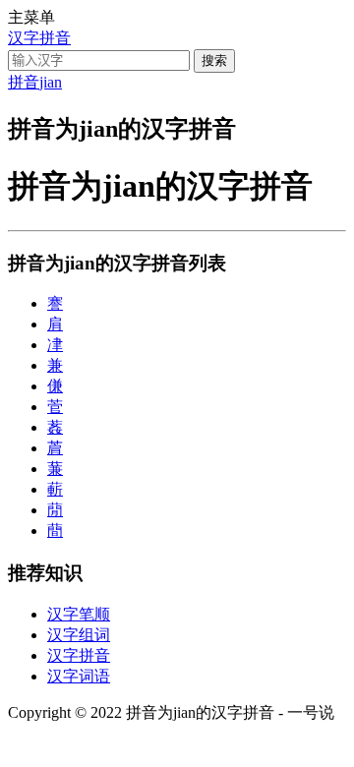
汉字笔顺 (78, 614)
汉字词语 (78, 676)
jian (50, 82)
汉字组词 (78, 634)
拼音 (23, 82)
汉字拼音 (39, 38)
